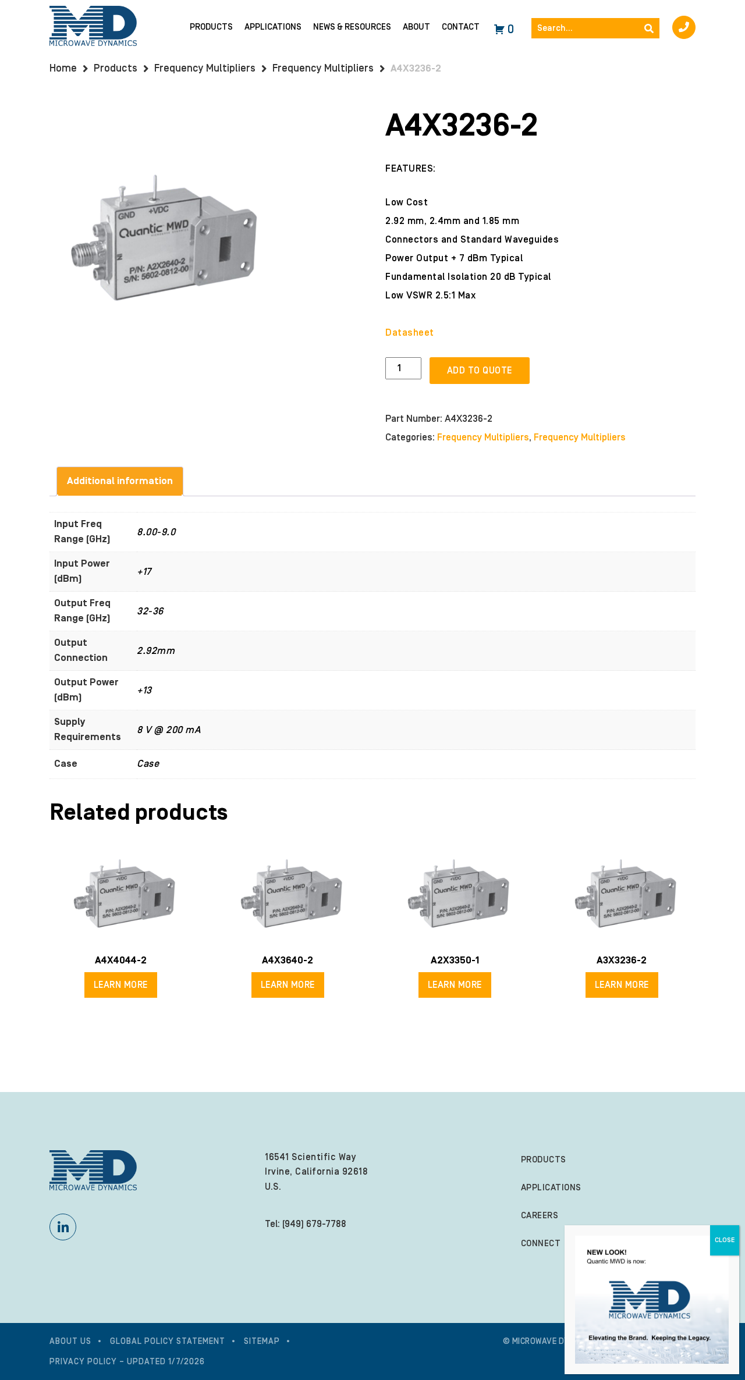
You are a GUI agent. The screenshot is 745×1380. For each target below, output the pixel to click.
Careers (540, 1216)
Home (63, 68)
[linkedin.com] (62, 1227)
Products (211, 27)
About (416, 27)
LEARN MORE (121, 985)
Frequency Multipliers (205, 68)
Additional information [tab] (120, 481)
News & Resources (352, 27)
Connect (541, 1244)
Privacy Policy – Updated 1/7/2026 (127, 1362)
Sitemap (262, 1341)
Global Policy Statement (167, 1341)
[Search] (649, 28)
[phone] (684, 27)
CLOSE (725, 1240)
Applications (272, 27)
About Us (70, 1341)
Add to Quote (479, 370)
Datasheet (409, 333)
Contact (461, 27)
